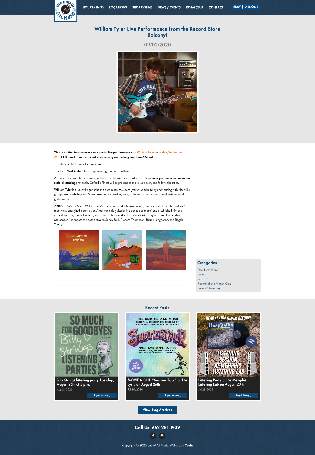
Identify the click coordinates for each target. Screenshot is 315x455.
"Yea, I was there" (208, 269)
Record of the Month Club (214, 283)
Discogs (251, 7)
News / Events (169, 7)
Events (201, 274)
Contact (216, 7)
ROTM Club (194, 7)
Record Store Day (208, 288)
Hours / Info (93, 7)
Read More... (102, 395)
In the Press (204, 279)
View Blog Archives (157, 410)
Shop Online (142, 7)
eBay (237, 7)
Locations (118, 7)
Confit (189, 445)
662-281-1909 (166, 427)
